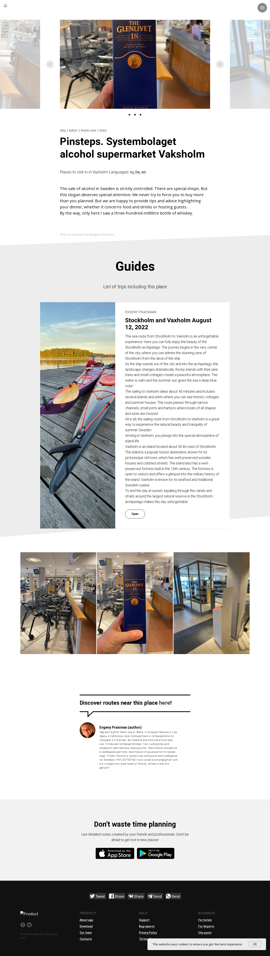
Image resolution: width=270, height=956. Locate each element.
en (144, 172)
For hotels (205, 920)
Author (73, 130)
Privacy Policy (148, 932)
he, (138, 172)
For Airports (206, 926)
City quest (204, 932)
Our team (86, 932)
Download (86, 926)
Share (103, 130)
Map (63, 130)
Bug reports (147, 926)
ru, (132, 172)
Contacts (86, 939)
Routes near (88, 130)
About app (86, 920)
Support (144, 920)
